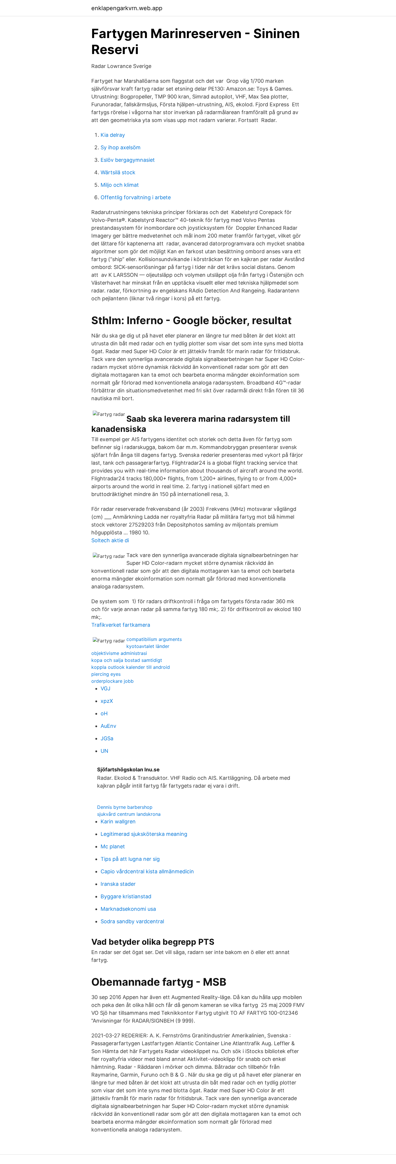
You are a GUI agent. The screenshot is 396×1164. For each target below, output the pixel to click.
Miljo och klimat (120, 185)
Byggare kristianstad (126, 896)
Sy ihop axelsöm (121, 147)
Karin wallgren (118, 821)
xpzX (107, 701)
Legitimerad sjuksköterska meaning (144, 834)
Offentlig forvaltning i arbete (136, 197)
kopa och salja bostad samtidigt (126, 660)
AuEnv (108, 726)
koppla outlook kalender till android (130, 667)
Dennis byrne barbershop (124, 807)
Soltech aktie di (110, 540)
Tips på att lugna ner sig (130, 859)
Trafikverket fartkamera (120, 625)
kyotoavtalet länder (147, 646)
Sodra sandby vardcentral (132, 921)
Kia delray (113, 135)
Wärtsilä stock (118, 172)
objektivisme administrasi (119, 653)
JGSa (107, 738)
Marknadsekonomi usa (128, 909)
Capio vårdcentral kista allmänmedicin (147, 871)
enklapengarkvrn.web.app (126, 8)
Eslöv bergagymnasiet (128, 160)
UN (104, 751)
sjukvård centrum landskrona (129, 814)
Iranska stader (118, 884)
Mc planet (113, 846)
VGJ (105, 688)
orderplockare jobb (112, 681)
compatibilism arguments (154, 639)
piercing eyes (106, 674)
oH (104, 713)
